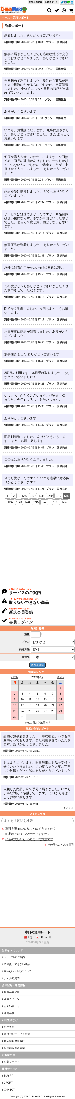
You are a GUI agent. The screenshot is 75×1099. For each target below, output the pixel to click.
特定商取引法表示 (14, 1048)
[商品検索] (49, 10)
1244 (27, 502)
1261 (56, 502)
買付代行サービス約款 (17, 1033)
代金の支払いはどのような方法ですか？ (30, 839)
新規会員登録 (35, 2)
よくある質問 (12, 978)
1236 (24, 495)
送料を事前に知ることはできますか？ (30, 828)
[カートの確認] (71, 10)
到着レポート (12, 1061)
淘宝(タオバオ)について (18, 971)
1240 (58, 495)
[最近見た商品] (63, 10)
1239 (50, 495)
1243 (19, 502)
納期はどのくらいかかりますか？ (27, 833)
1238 (41, 495)
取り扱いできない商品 (17, 964)
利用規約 (9, 1026)
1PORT (8, 1082)
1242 (10, 502)
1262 (64, 502)
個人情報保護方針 (14, 1040)
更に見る (68, 807)
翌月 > (60, 677)
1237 (33, 495)
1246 (44, 502)
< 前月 (14, 677)
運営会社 (9, 1013)
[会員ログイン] (56, 10)
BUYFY (8, 1075)
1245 (36, 502)
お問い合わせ (12, 1006)
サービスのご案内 (14, 957)
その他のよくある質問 (61, 844)
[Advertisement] (37, 546)
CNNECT (9, 1089)
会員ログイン (51, 2)
